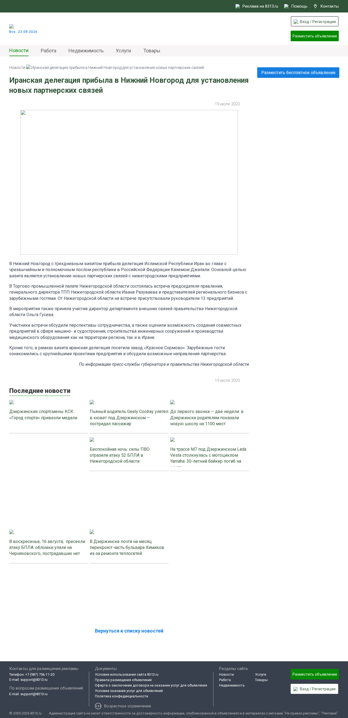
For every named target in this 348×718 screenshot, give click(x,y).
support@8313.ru (34, 680)
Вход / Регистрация (318, 22)
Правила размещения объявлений (123, 680)
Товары (151, 50)
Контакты (329, 6)
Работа (48, 50)
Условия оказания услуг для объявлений (129, 691)
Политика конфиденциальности (121, 696)
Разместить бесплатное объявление (298, 72)
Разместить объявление (315, 36)
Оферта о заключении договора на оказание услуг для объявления (151, 685)
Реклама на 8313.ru (260, 6)
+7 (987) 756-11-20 (39, 674)
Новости (19, 50)
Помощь (299, 6)
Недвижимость (86, 50)
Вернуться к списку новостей (129, 631)
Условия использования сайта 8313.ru (127, 674)
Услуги (123, 50)
